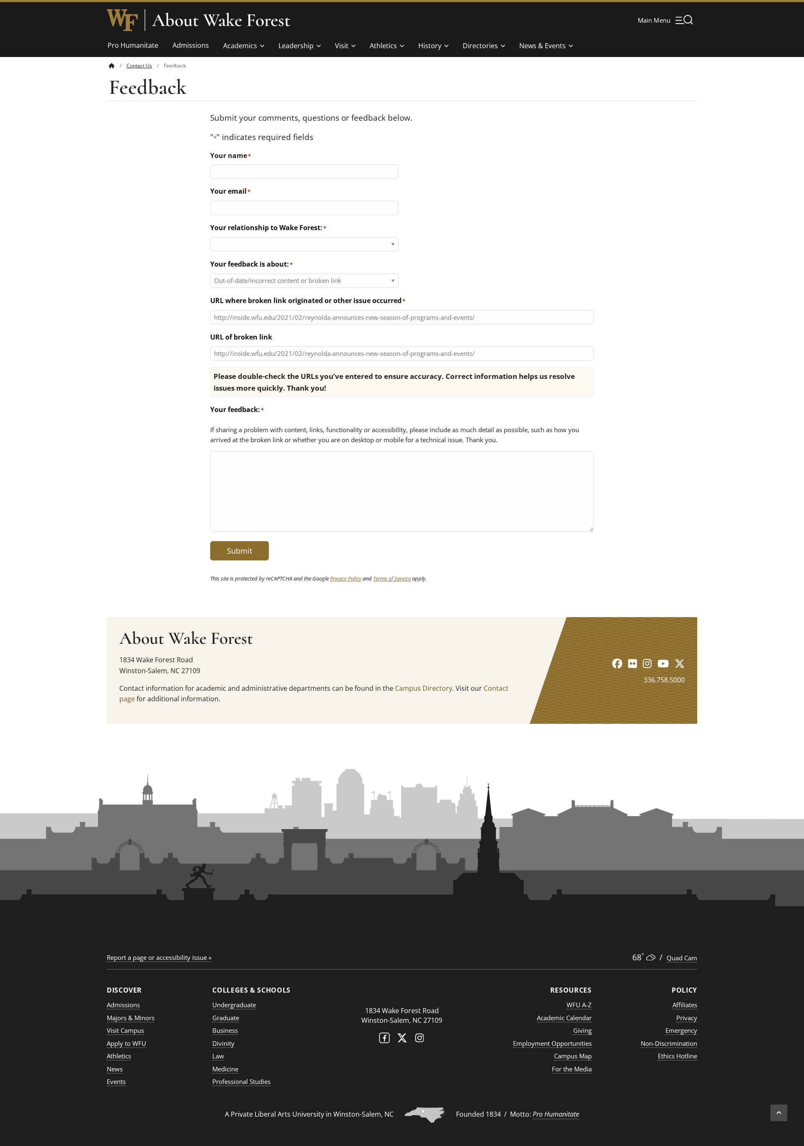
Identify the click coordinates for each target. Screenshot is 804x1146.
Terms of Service (392, 578)
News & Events (542, 45)
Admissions (191, 45)
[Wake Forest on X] (402, 1040)
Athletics (383, 45)
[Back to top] (778, 1113)
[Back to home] (112, 65)
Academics (240, 45)
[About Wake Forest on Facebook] (617, 663)
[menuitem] (117, 66)
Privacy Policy (345, 578)
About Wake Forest (221, 20)
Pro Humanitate (133, 45)
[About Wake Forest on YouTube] (663, 663)
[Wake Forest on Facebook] (384, 1040)
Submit (239, 551)
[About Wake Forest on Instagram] (647, 663)
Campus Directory (423, 688)
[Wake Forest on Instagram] (419, 1040)
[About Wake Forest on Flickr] (632, 663)
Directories (480, 45)
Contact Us (139, 65)
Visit (341, 45)
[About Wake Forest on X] (680, 663)
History (429, 45)
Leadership (296, 45)
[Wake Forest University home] (122, 20)
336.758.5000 (664, 679)
